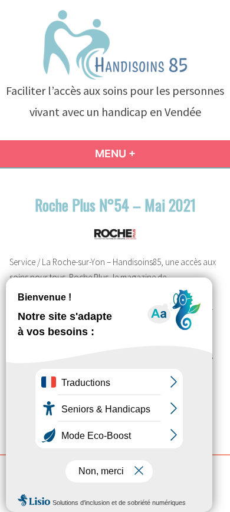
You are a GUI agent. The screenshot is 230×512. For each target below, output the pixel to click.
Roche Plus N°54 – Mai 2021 (115, 204)
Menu (135, 153)
